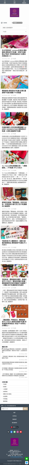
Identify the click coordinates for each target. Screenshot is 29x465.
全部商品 (15, 416)
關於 (15, 412)
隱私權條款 (14, 422)
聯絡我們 (15, 419)
